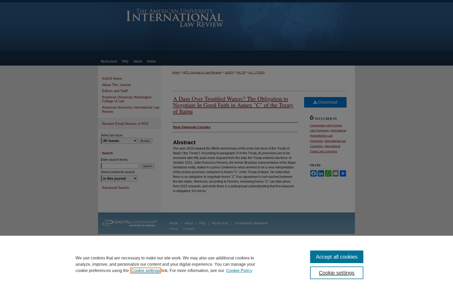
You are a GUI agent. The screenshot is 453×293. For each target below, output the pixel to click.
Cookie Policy (239, 270)
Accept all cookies (337, 257)
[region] (226, 264)
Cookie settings (145, 270)
